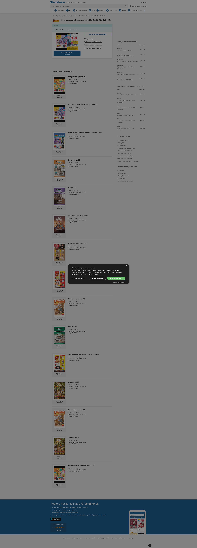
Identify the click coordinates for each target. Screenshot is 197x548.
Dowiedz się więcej (93, 274)
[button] (78, 278)
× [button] (126, 265)
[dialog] (98, 274)
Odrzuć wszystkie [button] (97, 278)
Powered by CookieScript (119, 282)
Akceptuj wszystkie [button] (116, 278)
